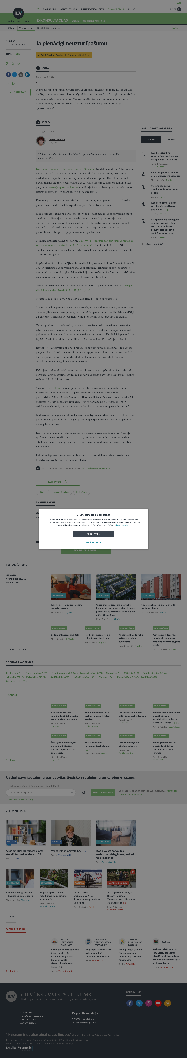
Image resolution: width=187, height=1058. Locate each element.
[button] (93, 543)
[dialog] (93, 529)
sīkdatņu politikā (121, 525)
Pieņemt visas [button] (93, 534)
